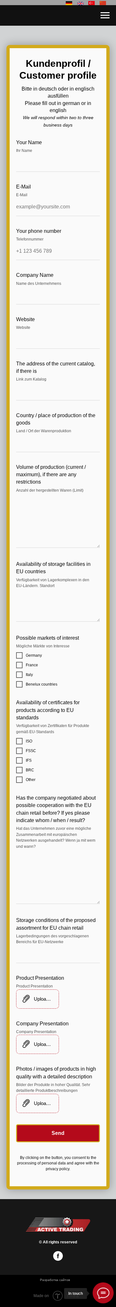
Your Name (29, 142)
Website (25, 319)
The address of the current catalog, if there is (55, 367)
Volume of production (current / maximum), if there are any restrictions (51, 474)
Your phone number (38, 231)
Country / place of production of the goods (55, 419)
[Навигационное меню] (105, 15)
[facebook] (58, 1259)
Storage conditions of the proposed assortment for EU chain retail (56, 923)
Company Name (34, 275)
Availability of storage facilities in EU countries (53, 567)
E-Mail (23, 186)
